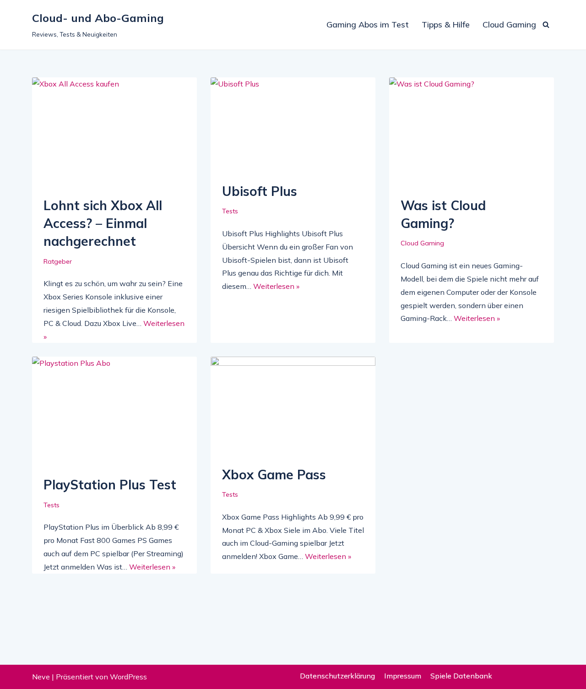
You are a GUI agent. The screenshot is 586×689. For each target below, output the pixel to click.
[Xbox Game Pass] (293, 406)
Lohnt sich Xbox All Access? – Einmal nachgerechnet (102, 223)
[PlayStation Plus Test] (114, 412)
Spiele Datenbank (461, 675)
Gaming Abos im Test (367, 24)
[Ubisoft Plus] (293, 125)
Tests (230, 211)
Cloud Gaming (509, 24)
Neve (41, 676)
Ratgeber (57, 261)
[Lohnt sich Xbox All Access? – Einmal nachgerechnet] (114, 132)
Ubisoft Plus (259, 191)
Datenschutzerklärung (337, 675)
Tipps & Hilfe (446, 24)
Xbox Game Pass (274, 475)
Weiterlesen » (276, 286)
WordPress (128, 676)
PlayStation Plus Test (109, 485)
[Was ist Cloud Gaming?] (471, 132)
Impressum (402, 675)
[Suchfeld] (546, 24)
